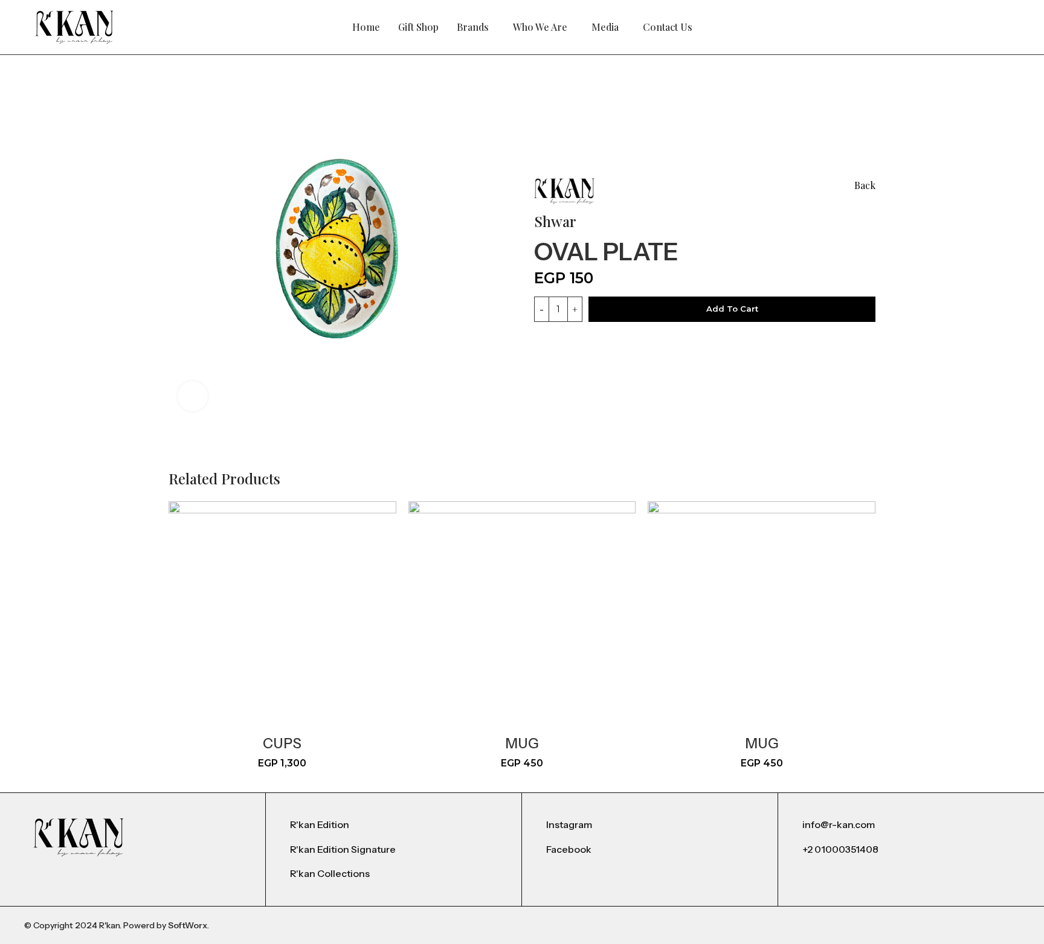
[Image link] (78, 837)
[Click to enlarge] (193, 396)
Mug (522, 743)
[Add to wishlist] (695, 249)
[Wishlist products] (1004, 27)
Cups (282, 743)
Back (864, 185)
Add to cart (732, 308)
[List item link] (393, 825)
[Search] (983, 27)
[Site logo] (74, 26)
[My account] (963, 27)
